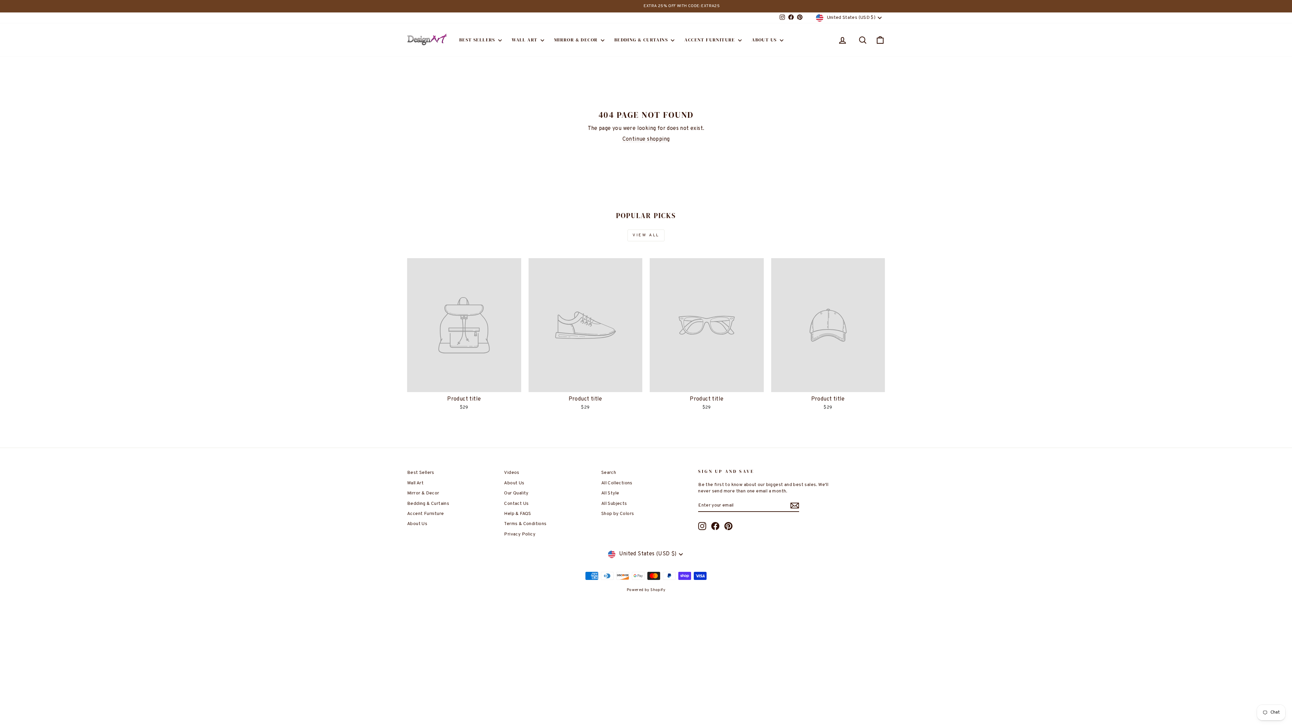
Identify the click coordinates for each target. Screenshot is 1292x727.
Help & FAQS (517, 514)
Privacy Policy (519, 534)
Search (608, 473)
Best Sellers (478, 39)
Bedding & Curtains (642, 39)
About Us (765, 39)
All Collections (617, 483)
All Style (610, 493)
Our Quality (516, 493)
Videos (511, 473)
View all (646, 235)
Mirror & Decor (576, 39)
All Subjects (614, 504)
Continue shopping (646, 139)
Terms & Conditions (525, 524)
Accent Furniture (710, 39)
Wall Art (525, 39)
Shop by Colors (617, 514)
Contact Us (516, 504)
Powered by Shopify (646, 590)
